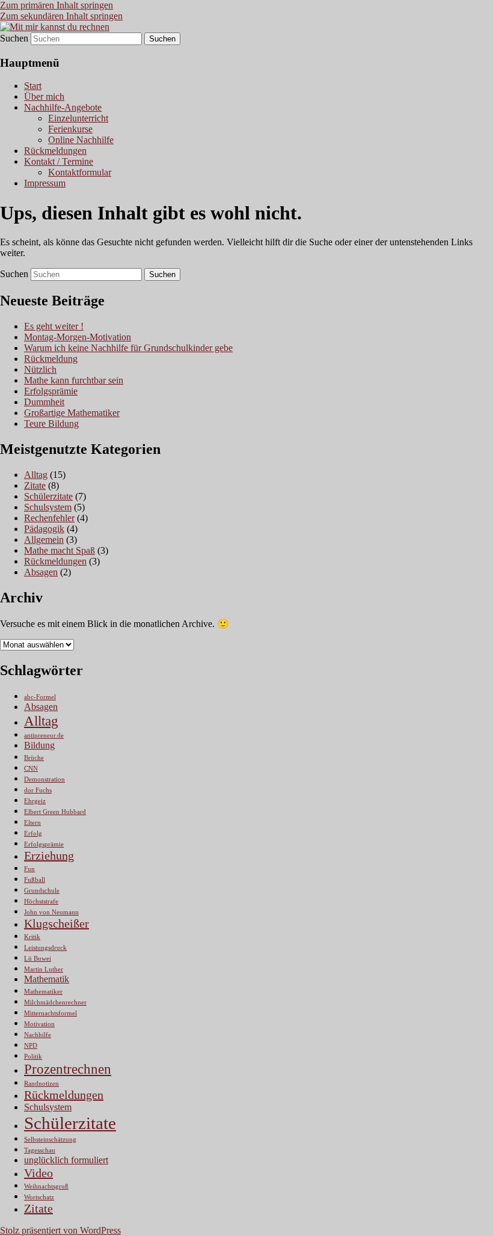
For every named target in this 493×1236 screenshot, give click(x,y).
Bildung (39, 745)
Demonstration (44, 779)
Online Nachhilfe (81, 140)
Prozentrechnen (67, 1069)
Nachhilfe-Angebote (63, 107)
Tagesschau (39, 1150)
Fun (29, 869)
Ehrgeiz (35, 801)
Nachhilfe (37, 1035)
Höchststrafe (41, 901)
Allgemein (44, 539)
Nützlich (40, 369)
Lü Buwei (37, 958)
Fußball (34, 880)
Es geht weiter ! (54, 326)
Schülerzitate (48, 496)
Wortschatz (39, 1197)
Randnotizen (41, 1083)
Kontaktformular (79, 172)
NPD (30, 1045)
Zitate (35, 485)
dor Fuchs (38, 790)
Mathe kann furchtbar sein (73, 380)
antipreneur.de (44, 735)
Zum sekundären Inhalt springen (61, 16)
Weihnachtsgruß (46, 1186)
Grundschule (42, 890)
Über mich (44, 96)
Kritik (32, 937)
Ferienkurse (70, 129)
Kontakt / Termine (58, 161)
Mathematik (46, 979)
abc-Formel (40, 697)
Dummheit (44, 402)
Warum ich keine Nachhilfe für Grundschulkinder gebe (128, 348)
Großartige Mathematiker (72, 413)
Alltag (35, 475)
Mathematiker (43, 991)
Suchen (14, 38)
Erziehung (49, 855)
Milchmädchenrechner (55, 1002)
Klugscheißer (56, 923)
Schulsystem (48, 507)
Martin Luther (43, 969)
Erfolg (33, 833)
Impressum (45, 183)
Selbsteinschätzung (50, 1139)
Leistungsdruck (45, 947)
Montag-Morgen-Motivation (77, 337)
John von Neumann (51, 912)
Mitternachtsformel (50, 1013)
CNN (31, 768)
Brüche (34, 757)
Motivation (39, 1024)
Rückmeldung (51, 358)
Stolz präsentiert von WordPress (60, 1230)
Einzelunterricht (78, 118)
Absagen (41, 572)
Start (32, 86)
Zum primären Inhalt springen (56, 5)
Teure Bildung (51, 423)
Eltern (32, 822)
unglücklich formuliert (66, 1160)
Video (38, 1172)
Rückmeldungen (55, 150)
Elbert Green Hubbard (55, 812)
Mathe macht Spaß (59, 550)
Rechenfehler (49, 518)
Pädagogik (44, 529)
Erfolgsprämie (51, 391)
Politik (33, 1056)
